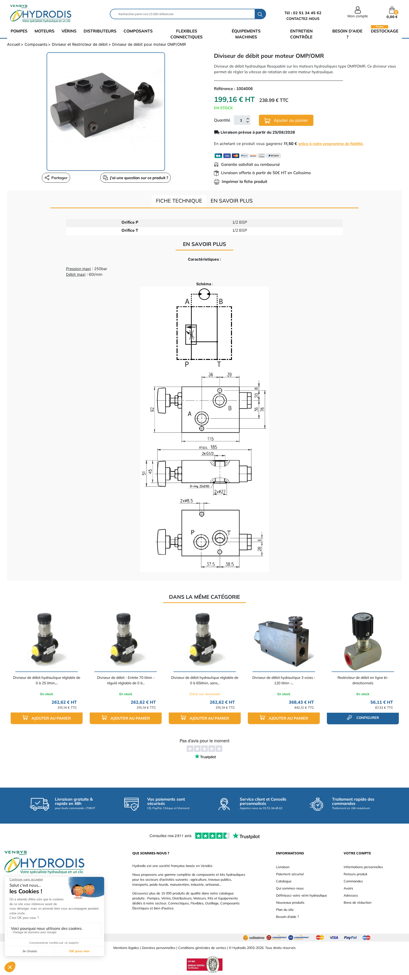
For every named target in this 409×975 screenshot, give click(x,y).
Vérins (69, 30)
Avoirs (348, 888)
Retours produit (355, 874)
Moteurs (44, 30)
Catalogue (284, 881)
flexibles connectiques (186, 34)
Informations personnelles (363, 867)
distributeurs (100, 30)
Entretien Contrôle (301, 34)
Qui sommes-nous (290, 888)
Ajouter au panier (290, 120)
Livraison (282, 867)
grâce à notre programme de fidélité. (331, 143)
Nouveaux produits (290, 902)
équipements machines (246, 34)
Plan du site (285, 909)
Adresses (351, 895)
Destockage (384, 30)
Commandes (353, 881)
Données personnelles (158, 948)
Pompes (19, 30)
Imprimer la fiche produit (244, 181)
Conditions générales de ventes (202, 948)
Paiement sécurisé (290, 874)
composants (138, 30)
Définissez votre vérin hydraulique (301, 895)
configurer (367, 718)
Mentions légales (126, 948)
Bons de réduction (357, 902)
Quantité (222, 120)
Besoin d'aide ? (347, 34)
